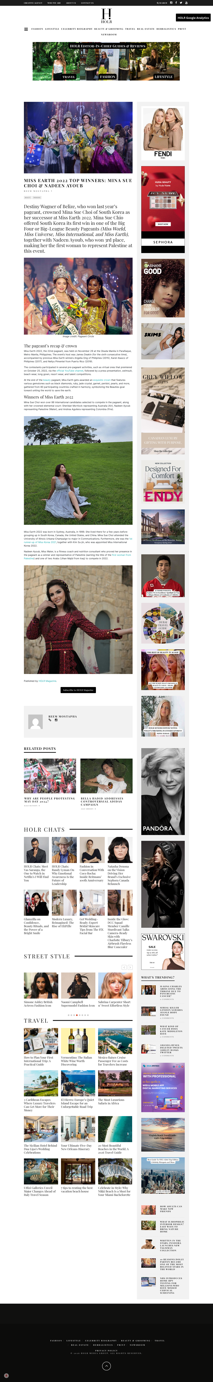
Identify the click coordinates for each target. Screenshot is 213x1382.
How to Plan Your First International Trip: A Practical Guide (38, 1064)
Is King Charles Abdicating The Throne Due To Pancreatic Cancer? (171, 991)
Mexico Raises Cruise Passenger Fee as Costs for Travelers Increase (113, 1064)
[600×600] (163, 481)
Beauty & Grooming (108, 28)
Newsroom (109, 34)
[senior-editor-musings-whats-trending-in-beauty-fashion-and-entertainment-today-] (163, 623)
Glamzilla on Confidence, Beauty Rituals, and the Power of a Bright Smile (36, 926)
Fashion (37, 28)
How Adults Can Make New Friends (171, 1209)
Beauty (28, 197)
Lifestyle (52, 28)
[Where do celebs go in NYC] (163, 1175)
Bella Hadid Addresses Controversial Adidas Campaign (102, 801)
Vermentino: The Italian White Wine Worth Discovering (76, 1064)
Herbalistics (166, 28)
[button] (130, 967)
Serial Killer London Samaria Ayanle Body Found (171, 1011)
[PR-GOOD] (163, 287)
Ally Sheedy (87, 809)
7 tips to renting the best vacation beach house (77, 1192)
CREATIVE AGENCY (33, 3)
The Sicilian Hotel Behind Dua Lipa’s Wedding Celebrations (40, 1152)
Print (182, 28)
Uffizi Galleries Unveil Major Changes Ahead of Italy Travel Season (40, 1194)
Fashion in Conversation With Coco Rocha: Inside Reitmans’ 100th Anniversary (92, 873)
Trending (36, 197)
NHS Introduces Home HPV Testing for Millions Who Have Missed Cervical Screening (171, 1285)
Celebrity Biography (77, 28)
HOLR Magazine (47, 680)
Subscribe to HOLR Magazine (78, 690)
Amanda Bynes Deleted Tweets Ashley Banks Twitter (171, 1049)
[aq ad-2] (163, 1134)
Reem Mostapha (37, 191)
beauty (47, 379)
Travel (130, 28)
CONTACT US (87, 3)
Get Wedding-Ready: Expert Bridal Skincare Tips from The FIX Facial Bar (91, 926)
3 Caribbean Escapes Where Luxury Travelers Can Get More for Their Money (39, 1108)
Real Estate (146, 28)
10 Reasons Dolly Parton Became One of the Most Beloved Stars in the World (172, 1264)
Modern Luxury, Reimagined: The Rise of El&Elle (63, 922)
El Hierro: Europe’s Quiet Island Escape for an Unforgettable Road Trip (77, 1106)
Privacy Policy (106, 1350)
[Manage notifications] (6, 1375)
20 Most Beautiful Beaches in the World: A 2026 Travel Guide (113, 1152)
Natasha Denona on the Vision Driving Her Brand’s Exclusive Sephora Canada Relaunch (119, 875)
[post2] (163, 1087)
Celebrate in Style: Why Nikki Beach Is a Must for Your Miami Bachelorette (114, 1194)
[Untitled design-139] (163, 791)
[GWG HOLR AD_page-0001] (163, 410)
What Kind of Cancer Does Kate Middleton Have (171, 1030)
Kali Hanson (31, 806)
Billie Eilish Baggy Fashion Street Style (43, 1003)
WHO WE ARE (54, 3)
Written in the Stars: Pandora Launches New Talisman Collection (170, 1245)
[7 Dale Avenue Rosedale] (163, 526)
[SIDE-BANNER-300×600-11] (163, 884)
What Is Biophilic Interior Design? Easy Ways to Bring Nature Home (172, 1226)
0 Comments (167, 999)
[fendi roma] (163, 133)
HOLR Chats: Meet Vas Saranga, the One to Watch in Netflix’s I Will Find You (36, 873)
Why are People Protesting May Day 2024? (49, 800)
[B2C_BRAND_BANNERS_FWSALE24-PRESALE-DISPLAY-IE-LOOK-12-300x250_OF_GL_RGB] (163, 951)
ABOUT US (71, 3)
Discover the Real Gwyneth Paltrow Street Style (78, 1005)
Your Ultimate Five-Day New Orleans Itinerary (76, 1150)
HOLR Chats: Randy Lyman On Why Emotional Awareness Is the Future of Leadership (63, 875)
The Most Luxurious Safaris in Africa (111, 1104)
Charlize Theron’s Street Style (116, 1003)
